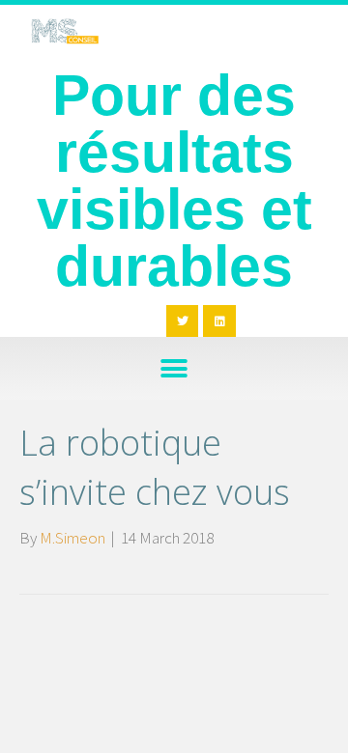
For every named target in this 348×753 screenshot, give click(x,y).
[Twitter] (182, 321)
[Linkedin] (219, 321)
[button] (174, 368)
